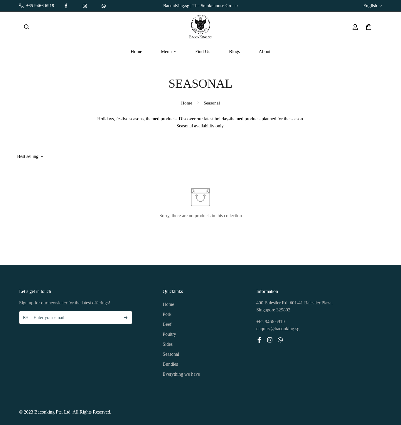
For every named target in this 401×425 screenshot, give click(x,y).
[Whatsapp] (104, 6)
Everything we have (181, 374)
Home (136, 51)
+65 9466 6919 (270, 321)
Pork (167, 314)
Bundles (170, 364)
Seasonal (171, 354)
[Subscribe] (125, 317)
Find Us (202, 51)
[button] (368, 27)
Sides (168, 344)
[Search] (26, 27)
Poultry (169, 334)
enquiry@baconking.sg (277, 328)
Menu (166, 51)
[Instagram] (85, 6)
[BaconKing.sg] (200, 27)
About (264, 51)
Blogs (234, 51)
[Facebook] (66, 6)
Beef (167, 324)
